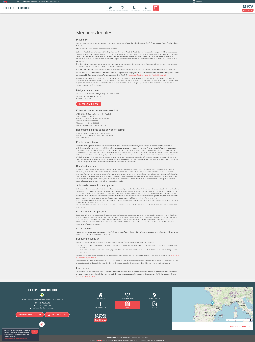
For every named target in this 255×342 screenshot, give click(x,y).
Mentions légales (111, 337)
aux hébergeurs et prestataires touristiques (123, 340)
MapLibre (246, 320)
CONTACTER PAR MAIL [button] (90, 104)
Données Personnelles (123, 337)
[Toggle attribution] (251, 320)
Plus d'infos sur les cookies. (85, 276)
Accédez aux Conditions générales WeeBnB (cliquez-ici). (147, 75)
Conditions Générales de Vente (139, 337)
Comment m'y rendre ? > (240, 326)
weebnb (99, 340)
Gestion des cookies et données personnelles (15, 338)
